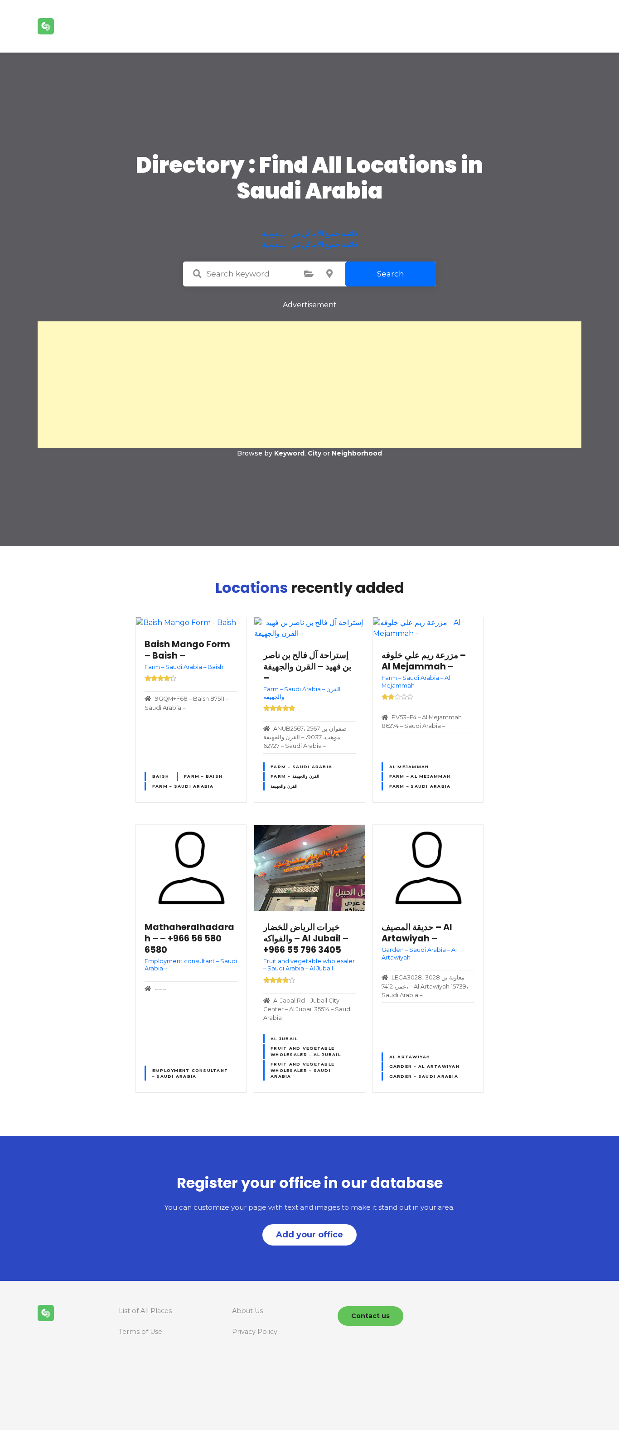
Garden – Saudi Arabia (423, 1076)
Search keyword (197, 273)
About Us (247, 1311)
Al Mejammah (409, 766)
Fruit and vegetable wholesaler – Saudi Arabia (302, 1070)
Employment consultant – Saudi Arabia (190, 1073)
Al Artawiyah (409, 1056)
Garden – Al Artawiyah (424, 1066)
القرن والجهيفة (284, 786)
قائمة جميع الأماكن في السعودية (310, 233)
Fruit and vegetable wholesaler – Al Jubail (306, 1051)
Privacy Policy (254, 1332)
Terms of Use (140, 1332)
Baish (160, 776)
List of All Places (145, 1311)
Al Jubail (284, 1038)
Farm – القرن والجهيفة (295, 776)
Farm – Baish (203, 776)
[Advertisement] (309, 384)
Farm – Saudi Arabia (183, 786)
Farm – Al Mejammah (420, 776)
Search (390, 273)
